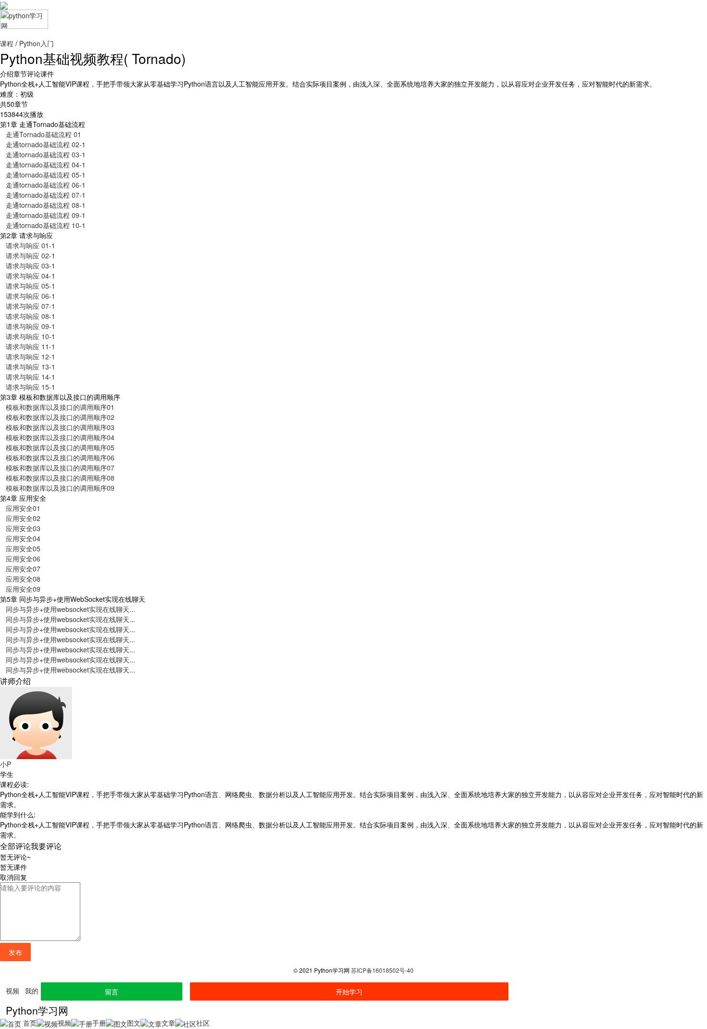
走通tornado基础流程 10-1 (46, 225)
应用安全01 (23, 508)
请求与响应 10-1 (30, 336)
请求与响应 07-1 (30, 306)
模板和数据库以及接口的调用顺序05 (60, 447)
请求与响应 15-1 (30, 387)
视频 (12, 990)
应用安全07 (23, 568)
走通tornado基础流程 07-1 (46, 195)
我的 (31, 990)
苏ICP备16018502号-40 (382, 970)
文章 (168, 1023)
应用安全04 (23, 538)
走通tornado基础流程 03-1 (46, 154)
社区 (203, 1023)
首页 (29, 1023)
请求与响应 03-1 (30, 265)
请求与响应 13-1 (30, 366)
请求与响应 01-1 (30, 245)
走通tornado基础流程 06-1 (46, 185)
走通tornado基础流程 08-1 (46, 205)
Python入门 (36, 43)
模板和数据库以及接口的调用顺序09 (60, 488)
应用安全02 (23, 518)
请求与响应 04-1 (30, 275)
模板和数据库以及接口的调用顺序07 (60, 467)
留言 (111, 991)
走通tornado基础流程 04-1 (46, 164)
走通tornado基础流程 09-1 (46, 215)
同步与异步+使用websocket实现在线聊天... (70, 609)
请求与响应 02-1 (30, 255)
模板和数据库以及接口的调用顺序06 (60, 457)
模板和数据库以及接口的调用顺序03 (60, 427)
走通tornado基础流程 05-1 (46, 174)
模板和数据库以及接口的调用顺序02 (60, 417)
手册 (99, 1023)
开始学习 (349, 991)
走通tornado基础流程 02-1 (46, 144)
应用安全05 (23, 548)
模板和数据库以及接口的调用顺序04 (60, 437)
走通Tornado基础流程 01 (43, 134)
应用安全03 (23, 528)
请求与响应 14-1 (30, 376)
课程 (6, 43)
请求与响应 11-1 (30, 346)
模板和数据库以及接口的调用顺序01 (60, 407)
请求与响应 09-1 (30, 326)
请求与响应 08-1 (30, 316)
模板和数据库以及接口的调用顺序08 (60, 478)
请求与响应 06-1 (30, 296)
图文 (133, 1023)
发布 (15, 952)
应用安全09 (23, 589)
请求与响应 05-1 (30, 286)
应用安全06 (23, 558)
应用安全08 (23, 579)
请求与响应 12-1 (30, 356)
